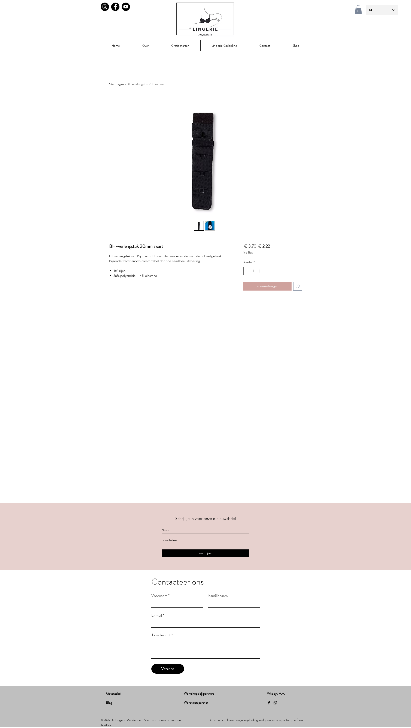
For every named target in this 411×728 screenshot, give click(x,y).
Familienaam (218, 595)
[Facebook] (115, 7)
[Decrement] (247, 271)
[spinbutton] (253, 271)
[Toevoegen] (297, 286)
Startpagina (116, 84)
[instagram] (275, 703)
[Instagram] (105, 7)
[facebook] (269, 703)
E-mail (157, 615)
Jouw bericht (162, 635)
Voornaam (160, 595)
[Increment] (259, 271)
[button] (358, 9)
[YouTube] (126, 7)
